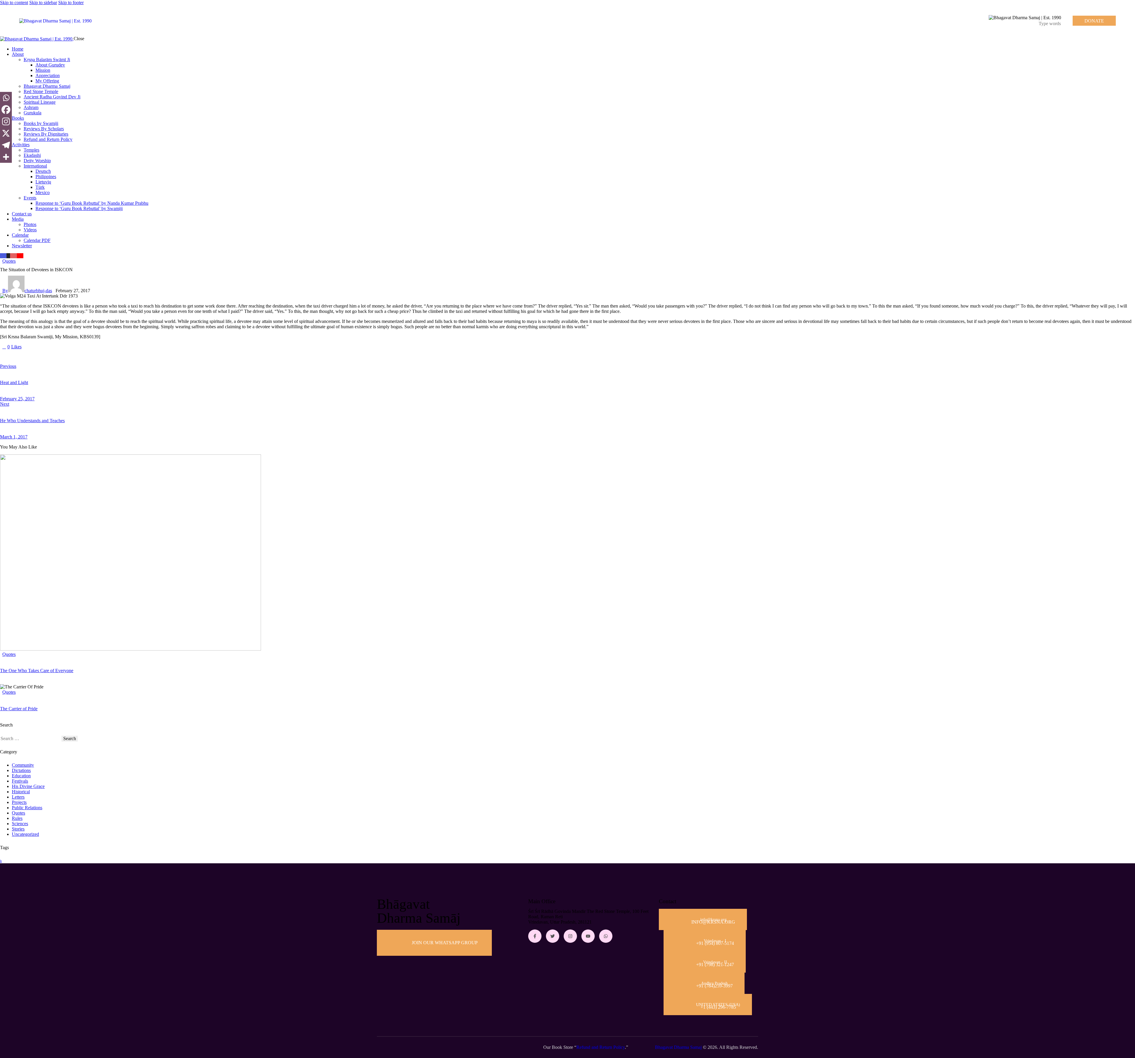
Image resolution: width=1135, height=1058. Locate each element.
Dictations (21, 770)
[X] (6, 133)
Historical (21, 791)
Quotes (9, 261)
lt (1, 861)
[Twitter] (552, 936)
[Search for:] (30, 738)
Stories (18, 828)
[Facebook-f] (534, 936)
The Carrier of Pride (19, 708)
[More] (6, 157)
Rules (17, 818)
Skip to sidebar (43, 2)
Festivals (20, 781)
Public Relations (27, 807)
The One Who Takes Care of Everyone (36, 670)
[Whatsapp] (6, 98)
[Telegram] (6, 145)
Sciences (20, 823)
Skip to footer (71, 2)
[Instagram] (6, 121)
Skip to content (14, 2)
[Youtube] (588, 936)
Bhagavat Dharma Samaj (678, 1047)
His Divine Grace (28, 786)
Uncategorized (25, 834)
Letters (18, 796)
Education (21, 775)
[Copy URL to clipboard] (57, 357)
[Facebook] (6, 110)
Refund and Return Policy (600, 1047)
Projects (19, 802)
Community (23, 765)
